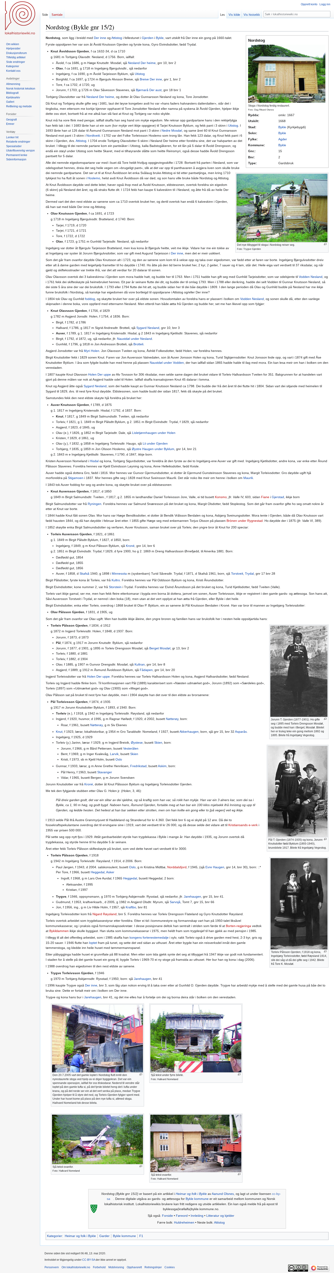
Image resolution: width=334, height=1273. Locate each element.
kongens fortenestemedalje (149, 937)
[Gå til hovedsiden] (20, 18)
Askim (162, 766)
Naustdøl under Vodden (167, 362)
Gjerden (147, 38)
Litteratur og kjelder (220, 1215)
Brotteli (138, 344)
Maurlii (248, 478)
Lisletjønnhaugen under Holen (153, 433)
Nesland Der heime (142, 63)
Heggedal (98, 872)
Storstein (115, 587)
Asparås (241, 731)
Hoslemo (93, 178)
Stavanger (104, 772)
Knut (59, 731)
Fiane (265, 497)
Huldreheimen (184, 1222)
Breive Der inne (151, 79)
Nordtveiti (93, 135)
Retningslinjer (153, 1267)
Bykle (282, 127)
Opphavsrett (134, 1267)
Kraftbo (131, 907)
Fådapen (146, 670)
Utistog (140, 74)
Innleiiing (197, 1215)
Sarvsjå (175, 902)
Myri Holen (91, 351)
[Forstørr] (325, 244)
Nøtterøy (172, 719)
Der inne (100, 38)
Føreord (182, 1215)
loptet (93, 943)
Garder (104, 1236)
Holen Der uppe (99, 374)
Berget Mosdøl (159, 648)
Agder (282, 139)
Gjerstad (278, 497)
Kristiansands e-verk (243, 825)
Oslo (118, 759)
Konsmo (221, 497)
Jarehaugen (192, 896)
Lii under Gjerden (155, 443)
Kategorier (54, 1236)
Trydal (249, 573)
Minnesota (119, 573)
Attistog (116, 38)
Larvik (114, 754)
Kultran (140, 664)
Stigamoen (75, 478)
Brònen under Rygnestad (245, 521)
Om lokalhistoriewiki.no (76, 1267)
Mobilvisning (116, 1267)
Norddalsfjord (177, 867)
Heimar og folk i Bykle (191, 1194)
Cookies (170, 1267)
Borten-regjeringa (238, 926)
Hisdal (94, 461)
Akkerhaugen (189, 731)
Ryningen (94, 504)
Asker (110, 872)
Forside (167, 1215)
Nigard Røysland (104, 914)
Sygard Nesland (147, 328)
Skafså (84, 573)
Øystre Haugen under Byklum (153, 449)
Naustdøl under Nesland (134, 339)
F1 (141, 1236)
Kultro (116, 580)
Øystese (137, 742)
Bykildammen (59, 931)
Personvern (52, 1267)
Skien (158, 742)
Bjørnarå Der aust (149, 90)
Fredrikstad (138, 766)
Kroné (130, 546)
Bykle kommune (197, 1199)
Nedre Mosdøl (172, 130)
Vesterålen (130, 748)
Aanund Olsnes (223, 1194)
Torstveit (237, 573)
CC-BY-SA (88, 1259)
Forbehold (99, 1267)
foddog (90, 299)
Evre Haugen (214, 867)
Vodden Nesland (310, 277)
